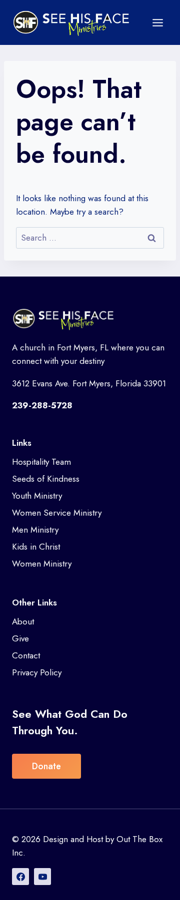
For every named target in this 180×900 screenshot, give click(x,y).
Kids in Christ (36, 547)
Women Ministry (42, 564)
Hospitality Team (41, 462)
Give (20, 638)
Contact (26, 655)
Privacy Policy (37, 672)
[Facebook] (20, 876)
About (23, 621)
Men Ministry (35, 530)
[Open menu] (157, 22)
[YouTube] (42, 876)
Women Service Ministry (57, 513)
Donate (46, 766)
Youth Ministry (37, 496)
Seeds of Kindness (46, 479)
